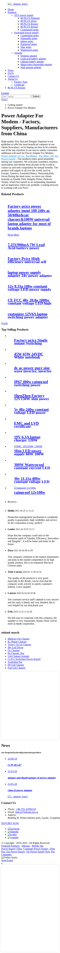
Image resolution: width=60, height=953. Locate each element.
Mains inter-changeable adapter (36, 64)
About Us (13, 79)
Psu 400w (44, 156)
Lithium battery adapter (32, 61)
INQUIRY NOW (10, 823)
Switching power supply (26, 32)
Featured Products (10, 845)
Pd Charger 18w (16, 653)
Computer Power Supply (35, 848)
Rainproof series (28, 44)
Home (11, 9)
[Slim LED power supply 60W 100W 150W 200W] (28, 446)
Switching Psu (15, 662)
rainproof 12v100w (29, 492)
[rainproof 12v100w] (25, 488)
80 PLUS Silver (28, 21)
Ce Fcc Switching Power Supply (24, 659)
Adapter (18, 53)
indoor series (26, 41)
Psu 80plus (31, 156)
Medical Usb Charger (18, 638)
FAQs (11, 73)
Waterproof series (29, 50)
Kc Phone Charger (17, 641)
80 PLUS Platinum (30, 18)
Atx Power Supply (15, 851)
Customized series (29, 29)
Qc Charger (14, 650)
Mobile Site (38, 845)
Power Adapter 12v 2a (12, 156)
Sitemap (26, 845)
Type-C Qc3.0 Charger (19, 644)
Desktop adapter (28, 55)
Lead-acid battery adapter (33, 58)
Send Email (7, 860)
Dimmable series (28, 38)
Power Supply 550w (11, 848)
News (11, 70)
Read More (13, 234)
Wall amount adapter (30, 67)
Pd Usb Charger (16, 665)
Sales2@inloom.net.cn (26, 812)
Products (12, 12)
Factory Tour (20, 82)
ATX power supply (24, 15)
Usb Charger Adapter (18, 656)
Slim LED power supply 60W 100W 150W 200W (29, 454)
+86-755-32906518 (26, 809)
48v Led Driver (15, 647)
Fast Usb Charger (16, 667)
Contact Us (13, 76)
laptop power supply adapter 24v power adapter (30, 274)
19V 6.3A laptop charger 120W (27, 438)
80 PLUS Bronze (29, 24)
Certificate (19, 84)
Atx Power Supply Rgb (38, 851)
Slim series (25, 47)
